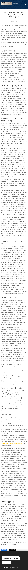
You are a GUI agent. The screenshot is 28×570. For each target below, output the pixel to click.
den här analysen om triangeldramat (11, 443)
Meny (25, 4)
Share (4, 549)
